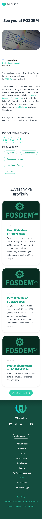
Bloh (4, 63)
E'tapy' (10, 171)
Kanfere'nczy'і (14, 63)
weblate (21, 418)
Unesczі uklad (22, 458)
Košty (22, 453)
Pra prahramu (22, 482)
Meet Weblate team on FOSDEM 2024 (19, 367)
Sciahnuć (22, 448)
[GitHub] (31, 424)
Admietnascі (29, 152)
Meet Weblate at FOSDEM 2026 (17, 232)
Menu (37, 4)
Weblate (12, 4)
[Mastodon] (21, 424)
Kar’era (22, 468)
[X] (16, 424)
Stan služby (21, 497)
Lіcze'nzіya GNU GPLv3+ (30, 502)
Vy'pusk (10, 152)
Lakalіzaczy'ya (13, 165)
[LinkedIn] (10, 424)
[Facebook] (26, 424)
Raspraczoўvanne (15, 159)
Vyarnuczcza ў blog (21, 392)
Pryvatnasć (17, 506)
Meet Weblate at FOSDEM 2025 (17, 300)
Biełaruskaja (19, 436)
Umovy (10, 506)
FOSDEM (8, 79)
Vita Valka (31, 506)
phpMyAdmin (21, 107)
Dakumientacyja (22, 487)
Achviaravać (22, 463)
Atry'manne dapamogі (22, 473)
